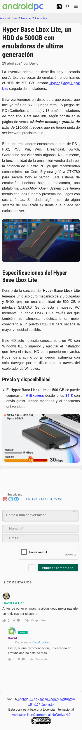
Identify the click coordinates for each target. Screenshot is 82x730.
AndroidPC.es (8, 18)
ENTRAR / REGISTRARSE (44, 499)
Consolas (41, 18)
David (12, 638)
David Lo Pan (40, 642)
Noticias (26, 18)
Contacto (47, 704)
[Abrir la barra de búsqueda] (68, 6)
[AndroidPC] (23, 6)
